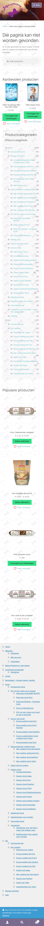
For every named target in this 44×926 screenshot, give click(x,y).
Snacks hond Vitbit (21, 285)
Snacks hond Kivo (20, 276)
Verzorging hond (17, 305)
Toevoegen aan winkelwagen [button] (11, 117)
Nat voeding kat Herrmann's (24, 353)
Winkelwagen (34, 920)
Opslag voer (16, 239)
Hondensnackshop (20, 256)
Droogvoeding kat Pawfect (24, 349)
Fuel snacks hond (20, 252)
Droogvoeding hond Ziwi (23, 175)
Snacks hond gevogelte (22, 264)
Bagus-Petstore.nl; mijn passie (17, 665)
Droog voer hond (18, 156)
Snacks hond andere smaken (25, 260)
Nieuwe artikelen (12, 891)
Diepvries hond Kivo (21, 225)
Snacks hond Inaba (21, 272)
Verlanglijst (15, 661)
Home (4, 26)
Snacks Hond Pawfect (22, 281)
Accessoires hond (18, 152)
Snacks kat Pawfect (21, 369)
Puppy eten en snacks (19, 244)
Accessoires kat (17, 324)
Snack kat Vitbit (19, 357)
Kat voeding (15, 328)
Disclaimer (15, 672)
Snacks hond (16, 248)
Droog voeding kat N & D (23, 336)
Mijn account (16, 657)
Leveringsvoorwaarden (14, 670)
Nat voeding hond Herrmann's (25, 198)
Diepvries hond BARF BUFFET (28, 693)
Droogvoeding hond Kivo (23, 166)
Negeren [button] (5, 915)
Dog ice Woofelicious (22, 235)
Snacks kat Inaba (20, 365)
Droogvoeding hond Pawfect (25, 171)
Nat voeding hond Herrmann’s (28, 749)
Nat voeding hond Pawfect (24, 202)
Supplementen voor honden (22, 301)
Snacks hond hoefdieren (23, 268)
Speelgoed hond (17, 297)
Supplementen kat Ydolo (23, 373)
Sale (7, 895)
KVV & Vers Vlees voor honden (23, 214)
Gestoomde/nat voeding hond (23, 189)
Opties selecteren (22, 441)
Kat (9, 320)
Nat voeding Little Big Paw (24, 210)
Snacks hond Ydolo (21, 293)
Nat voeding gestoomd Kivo (24, 194)
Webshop (9, 651)
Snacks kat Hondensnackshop (25, 361)
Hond (10, 148)
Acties (7, 676)
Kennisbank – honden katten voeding (20, 680)
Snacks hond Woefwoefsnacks (25, 289)
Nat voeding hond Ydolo (23, 206)
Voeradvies (15, 825)
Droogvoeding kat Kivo (22, 345)
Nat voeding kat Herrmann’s (27, 874)
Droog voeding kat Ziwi (23, 341)
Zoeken (22, 922)
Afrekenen (15, 653)
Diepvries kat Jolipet (21, 332)
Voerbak (14, 316)
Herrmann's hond (20, 185)
